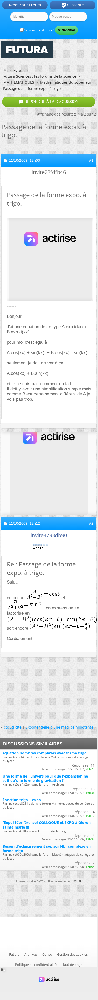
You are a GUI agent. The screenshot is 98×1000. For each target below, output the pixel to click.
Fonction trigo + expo (22, 799)
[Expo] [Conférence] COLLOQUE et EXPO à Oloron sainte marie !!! (47, 824)
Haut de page (71, 964)
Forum (19, 70)
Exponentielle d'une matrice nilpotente (59, 727)
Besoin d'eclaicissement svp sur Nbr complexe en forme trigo (47, 848)
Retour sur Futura (25, 5)
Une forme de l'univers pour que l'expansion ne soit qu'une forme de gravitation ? (45, 778)
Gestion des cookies (72, 954)
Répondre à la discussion (48, 101)
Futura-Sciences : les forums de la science (39, 76)
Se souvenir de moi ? (39, 30)
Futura (14, 954)
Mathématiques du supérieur (66, 82)
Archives (30, 954)
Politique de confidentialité (36, 964)
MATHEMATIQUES (18, 82)
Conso (47, 954)
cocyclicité (13, 727)
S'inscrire (72, 5)
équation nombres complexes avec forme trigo (45, 753)
